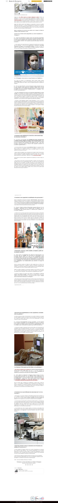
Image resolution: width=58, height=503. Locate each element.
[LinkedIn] (15, 13)
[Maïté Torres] (16, 471)
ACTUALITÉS (31, 3)
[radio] (25, 465)
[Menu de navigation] (7, 1)
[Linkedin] (46, 1)
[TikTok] (50, 1)
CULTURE (35, 3)
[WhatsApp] (18, 13)
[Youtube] (51, 1)
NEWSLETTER (17, 3)
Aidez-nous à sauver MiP (36, 1)
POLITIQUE (25, 3)
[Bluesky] (47, 1)
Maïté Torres (21, 469)
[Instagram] (45, 1)
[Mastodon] (49, 1)
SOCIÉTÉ (21, 3)
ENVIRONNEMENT (41, 3)
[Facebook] (44, 1)
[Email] (19, 13)
